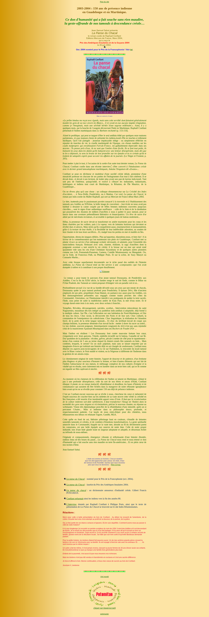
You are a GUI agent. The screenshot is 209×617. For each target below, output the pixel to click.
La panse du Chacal (75, 479)
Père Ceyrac (116, 465)
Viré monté (104, 577)
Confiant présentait (74, 498)
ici (131, 49)
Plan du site (104, 2)
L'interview (71, 504)
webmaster (104, 614)
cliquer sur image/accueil (104, 608)
